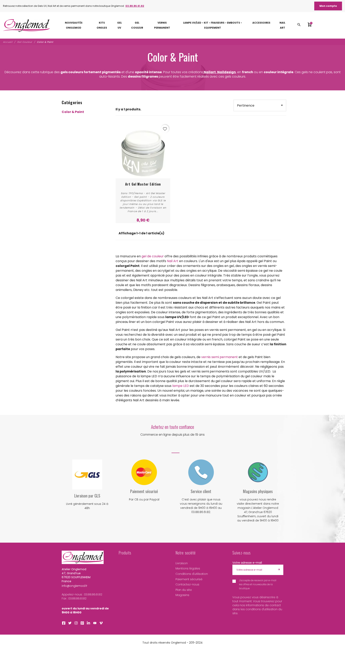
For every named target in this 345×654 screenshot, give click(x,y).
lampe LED (180, 385)
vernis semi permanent (219, 357)
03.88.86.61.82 (134, 6)
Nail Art (172, 261)
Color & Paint (73, 112)
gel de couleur (153, 256)
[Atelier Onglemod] (26, 25)
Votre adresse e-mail (247, 563)
